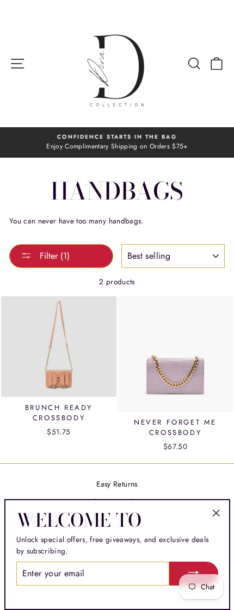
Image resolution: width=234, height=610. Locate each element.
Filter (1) (53, 256)
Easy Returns (116, 483)
